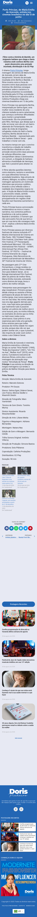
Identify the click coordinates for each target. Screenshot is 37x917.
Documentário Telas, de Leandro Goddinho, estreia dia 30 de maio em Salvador (24, 479)
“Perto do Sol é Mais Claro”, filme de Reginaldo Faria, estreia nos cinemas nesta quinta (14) (8, 479)
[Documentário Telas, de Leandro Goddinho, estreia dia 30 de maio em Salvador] (24, 470)
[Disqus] (18, 570)
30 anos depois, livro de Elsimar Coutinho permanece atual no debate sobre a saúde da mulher (18, 725)
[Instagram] (21, 809)
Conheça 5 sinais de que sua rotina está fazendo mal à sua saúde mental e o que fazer (17, 692)
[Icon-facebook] (16, 809)
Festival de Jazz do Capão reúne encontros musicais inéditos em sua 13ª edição (27, 836)
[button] (27, 3)
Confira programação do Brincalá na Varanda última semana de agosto (27, 826)
